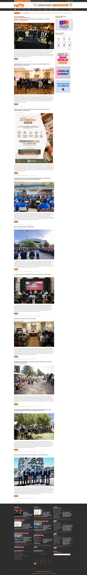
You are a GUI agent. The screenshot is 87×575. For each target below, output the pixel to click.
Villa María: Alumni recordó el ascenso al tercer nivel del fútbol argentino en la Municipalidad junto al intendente (32, 64)
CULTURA (33, 9)
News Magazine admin (46, 538)
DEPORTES (28, 9)
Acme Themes (53, 573)
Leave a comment (29, 61)
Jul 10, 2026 (65, 535)
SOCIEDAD (23, 9)
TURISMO (56, 9)
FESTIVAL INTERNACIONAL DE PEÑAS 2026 (24, 226)
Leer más (16, 104)
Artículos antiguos (18, 501)
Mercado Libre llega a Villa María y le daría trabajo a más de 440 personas (31, 454)
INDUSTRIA (51, 9)
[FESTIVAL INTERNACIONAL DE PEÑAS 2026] (34, 244)
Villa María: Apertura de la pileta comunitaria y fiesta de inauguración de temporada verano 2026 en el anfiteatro (33, 362)
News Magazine (22, 21)
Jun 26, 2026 (25, 521)
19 (40, 561)
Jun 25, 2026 (25, 534)
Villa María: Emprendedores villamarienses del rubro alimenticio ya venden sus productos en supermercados (32, 19)
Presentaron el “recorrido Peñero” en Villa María (25, 318)
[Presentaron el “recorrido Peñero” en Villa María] (34, 334)
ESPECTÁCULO (39, 9)
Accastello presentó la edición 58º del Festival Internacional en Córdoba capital (32, 274)
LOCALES (18, 9)
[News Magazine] (15, 9)
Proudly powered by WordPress (36, 573)
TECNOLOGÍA (45, 9)
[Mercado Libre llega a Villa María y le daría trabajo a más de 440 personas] (34, 472)
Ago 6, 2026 (65, 522)
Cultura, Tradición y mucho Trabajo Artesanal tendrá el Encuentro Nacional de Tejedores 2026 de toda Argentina (31, 110)
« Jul (34, 567)
